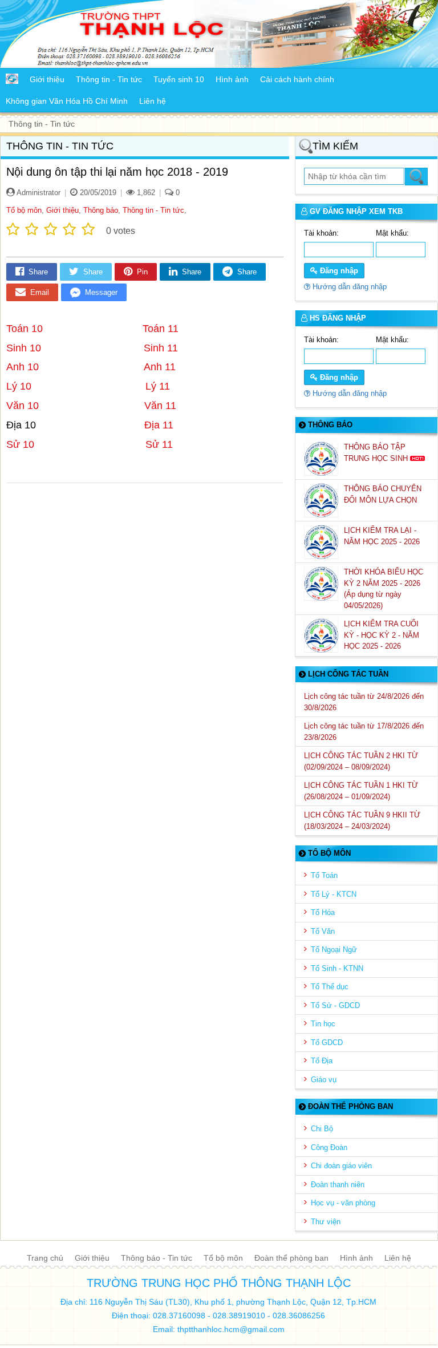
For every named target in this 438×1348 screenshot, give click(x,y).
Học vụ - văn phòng (343, 1203)
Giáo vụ (323, 1079)
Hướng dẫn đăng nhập (348, 286)
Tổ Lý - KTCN (333, 894)
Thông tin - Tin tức (153, 210)
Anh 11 (160, 367)
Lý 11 (157, 386)
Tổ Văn (323, 931)
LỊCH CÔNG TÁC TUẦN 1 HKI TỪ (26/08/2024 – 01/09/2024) (361, 791)
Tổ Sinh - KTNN (337, 968)
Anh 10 (24, 367)
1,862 (145, 192)
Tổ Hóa (323, 912)
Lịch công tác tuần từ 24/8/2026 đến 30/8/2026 (364, 702)
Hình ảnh (356, 1257)
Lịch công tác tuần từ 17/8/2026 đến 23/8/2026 (364, 732)
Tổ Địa (321, 1060)
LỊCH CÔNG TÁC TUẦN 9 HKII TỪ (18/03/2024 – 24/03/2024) (362, 821)
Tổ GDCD (327, 1042)
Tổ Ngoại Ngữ (334, 949)
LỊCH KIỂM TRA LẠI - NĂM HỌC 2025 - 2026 (383, 536)
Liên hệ (397, 1257)
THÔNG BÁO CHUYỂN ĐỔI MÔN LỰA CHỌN (382, 494)
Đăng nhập (338, 270)
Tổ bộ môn (24, 210)
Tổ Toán (324, 875)
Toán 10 (28, 328)
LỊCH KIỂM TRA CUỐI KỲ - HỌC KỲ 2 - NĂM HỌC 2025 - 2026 (381, 635)
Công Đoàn (329, 1147)
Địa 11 (158, 425)
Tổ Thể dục (329, 986)
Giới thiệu (62, 210)
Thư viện (325, 1221)
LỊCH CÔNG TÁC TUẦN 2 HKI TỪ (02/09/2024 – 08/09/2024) (361, 761)
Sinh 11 (161, 348)
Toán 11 (161, 328)
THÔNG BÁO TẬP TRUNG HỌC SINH (377, 453)
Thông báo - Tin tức (156, 1257)
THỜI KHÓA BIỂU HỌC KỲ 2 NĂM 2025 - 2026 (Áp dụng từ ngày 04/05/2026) (383, 589)
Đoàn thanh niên (337, 1184)
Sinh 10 (23, 348)
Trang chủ (45, 1257)
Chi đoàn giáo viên (341, 1165)
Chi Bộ (322, 1128)
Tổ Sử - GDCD (335, 1005)
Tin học (323, 1023)
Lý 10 (20, 386)
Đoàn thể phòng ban (291, 1257)
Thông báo (100, 210)
